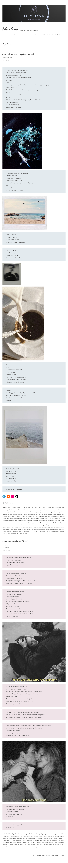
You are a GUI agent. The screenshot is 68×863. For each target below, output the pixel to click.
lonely (55, 840)
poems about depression (41, 525)
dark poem (5, 520)
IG (17, 34)
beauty (25, 514)
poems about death (30, 525)
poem (58, 520)
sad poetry (62, 531)
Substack (23, 34)
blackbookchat (33, 838)
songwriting (9, 533)
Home (13, 34)
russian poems (35, 531)
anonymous (50, 510)
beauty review (43, 836)
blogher (4, 518)
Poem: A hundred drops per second (18, 54)
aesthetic (23, 510)
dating (24, 840)
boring (55, 838)
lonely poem (61, 840)
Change (51, 518)
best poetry (55, 836)
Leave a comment (6, 63)
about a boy (12, 510)
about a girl (25, 834)
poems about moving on (31, 527)
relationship (54, 844)
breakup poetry (6, 840)
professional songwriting (33, 529)
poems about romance (43, 527)
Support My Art (59, 34)
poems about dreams (7, 844)
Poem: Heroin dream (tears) (15, 541)
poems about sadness (42, 844)
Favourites (42, 34)
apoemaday (5, 512)
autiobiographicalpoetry (17, 836)
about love (17, 510)
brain (34, 518)
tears (18, 533)
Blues (34, 34)
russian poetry (50, 531)
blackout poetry (58, 516)
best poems (50, 514)
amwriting (43, 510)
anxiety (61, 834)
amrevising (38, 510)
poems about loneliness (20, 844)
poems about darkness (18, 525)
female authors (38, 840)
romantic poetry (18, 531)
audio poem (25, 512)
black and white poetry (48, 516)
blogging (39, 838)
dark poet (17, 520)
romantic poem (55, 529)
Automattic (62, 855)
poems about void (15, 529)
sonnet (14, 533)
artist (10, 512)
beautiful (4, 514)
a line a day (30, 507)
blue (11, 518)
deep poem (29, 520)
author (38, 512)
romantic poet (10, 531)
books (28, 518)
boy (31, 518)
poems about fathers (53, 525)
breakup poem (44, 518)
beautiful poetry (19, 514)
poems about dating (49, 842)
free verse (41, 520)
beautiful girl (11, 514)
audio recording (32, 512)
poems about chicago (38, 842)
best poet (56, 514)
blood (8, 518)
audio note (18, 512)
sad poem (56, 531)
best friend (38, 514)
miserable (50, 520)
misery (55, 520)
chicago (13, 840)
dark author (62, 518)
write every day (23, 533)
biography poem (34, 516)
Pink (30, 34)
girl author (51, 840)
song (3, 533)
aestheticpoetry (30, 510)
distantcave (5, 60)
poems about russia (55, 527)
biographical (26, 516)
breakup (38, 518)
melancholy (16, 842)
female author (30, 840)
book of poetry (23, 518)
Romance (42, 529)
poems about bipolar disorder (40, 523)
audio (13, 512)
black (40, 516)
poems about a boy (27, 842)
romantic (48, 529)
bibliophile (20, 516)
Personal (19, 507)
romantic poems (24, 847)
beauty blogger (31, 514)
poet (21, 529)
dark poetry (23, 520)
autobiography (59, 512)
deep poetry (35, 520)
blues (14, 518)
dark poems (11, 520)
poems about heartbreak (18, 527)
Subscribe (50, 34)
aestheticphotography (40, 834)
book (17, 518)
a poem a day (37, 507)
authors (43, 512)
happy (45, 520)
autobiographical (50, 512)
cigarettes (55, 518)
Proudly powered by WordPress (41, 855)
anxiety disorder (58, 510)
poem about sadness (16, 523)
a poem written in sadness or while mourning (52, 507)
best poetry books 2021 (11, 516)
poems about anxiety (27, 523)
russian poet (42, 531)
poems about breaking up (55, 523)
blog (64, 516)
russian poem (26, 531)
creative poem (18, 840)
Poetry (24, 529)
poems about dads (7, 525)
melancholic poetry (7, 842)
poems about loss (31, 844)
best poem (44, 514)
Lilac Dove (9, 29)
